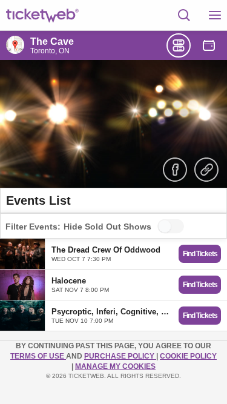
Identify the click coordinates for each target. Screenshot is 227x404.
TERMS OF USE (38, 356)
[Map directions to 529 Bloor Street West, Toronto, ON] (15, 45)
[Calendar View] (209, 45)
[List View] (178, 45)
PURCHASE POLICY (120, 356)
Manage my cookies (115, 366)
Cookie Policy (188, 356)
